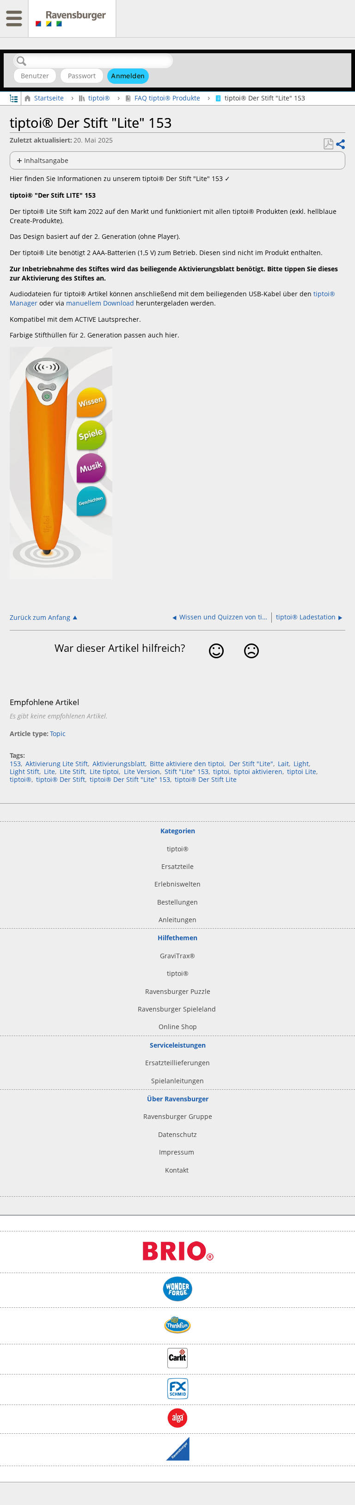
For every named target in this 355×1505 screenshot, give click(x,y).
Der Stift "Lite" (251, 763)
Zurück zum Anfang (40, 617)
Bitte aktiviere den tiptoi (187, 763)
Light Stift (24, 771)
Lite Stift (72, 771)
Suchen (21, 61)
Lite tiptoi (104, 771)
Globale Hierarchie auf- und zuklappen (14, 98)
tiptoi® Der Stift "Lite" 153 (130, 779)
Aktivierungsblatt (118, 763)
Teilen (340, 144)
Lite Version (142, 771)
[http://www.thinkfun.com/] (177, 1336)
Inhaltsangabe (46, 160)
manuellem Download (100, 303)
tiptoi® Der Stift (60, 779)
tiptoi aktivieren (258, 771)
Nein (251, 664)
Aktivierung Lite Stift (56, 763)
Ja (216, 664)
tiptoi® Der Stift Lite (206, 779)
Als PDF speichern (328, 144)
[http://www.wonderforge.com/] (177, 1299)
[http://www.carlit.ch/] (177, 1365)
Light (301, 763)
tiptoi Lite (301, 771)
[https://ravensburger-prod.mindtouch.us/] (72, 18)
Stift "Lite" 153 (186, 771)
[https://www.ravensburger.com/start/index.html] (178, 1458)
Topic (58, 733)
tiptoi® (99, 98)
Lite (49, 771)
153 (15, 763)
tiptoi (221, 771)
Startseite (48, 98)
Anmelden (128, 76)
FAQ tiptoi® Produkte (167, 98)
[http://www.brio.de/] (177, 1264)
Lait (283, 763)
